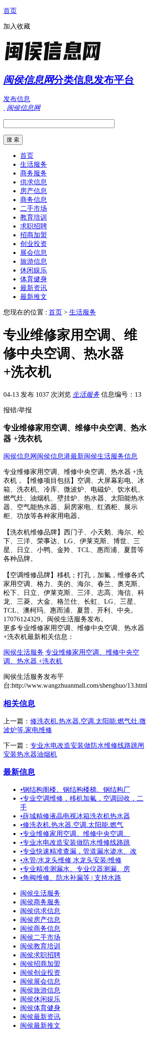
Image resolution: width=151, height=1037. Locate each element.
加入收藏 (16, 26)
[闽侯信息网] (55, 60)
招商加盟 (33, 234)
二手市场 (33, 208)
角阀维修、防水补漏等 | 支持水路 (70, 877)
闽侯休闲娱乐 (40, 999)
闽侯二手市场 (40, 937)
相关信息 (19, 703)
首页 (10, 10)
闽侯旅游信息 (40, 990)
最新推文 (33, 296)
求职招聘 (33, 226)
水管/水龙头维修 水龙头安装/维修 (71, 860)
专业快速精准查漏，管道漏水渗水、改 (78, 851)
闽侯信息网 (20, 456)
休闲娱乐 (33, 270)
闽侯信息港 (53, 456)
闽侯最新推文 (40, 1025)
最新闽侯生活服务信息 (104, 456)
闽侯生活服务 (23, 652)
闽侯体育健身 (40, 1007)
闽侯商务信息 (40, 928)
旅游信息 (33, 261)
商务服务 (33, 173)
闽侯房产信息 (40, 919)
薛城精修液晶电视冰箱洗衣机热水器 (75, 816)
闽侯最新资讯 (40, 1016)
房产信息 (33, 190)
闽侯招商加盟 (40, 963)
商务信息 (33, 199)
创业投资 (33, 243)
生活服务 (33, 164)
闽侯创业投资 (40, 972)
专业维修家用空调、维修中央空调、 (75, 833)
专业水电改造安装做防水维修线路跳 (75, 842)
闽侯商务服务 (40, 902)
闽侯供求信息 (40, 910)
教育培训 (33, 217)
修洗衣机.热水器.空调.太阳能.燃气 (71, 824)
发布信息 (16, 98)
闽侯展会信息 (40, 981)
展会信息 (33, 252)
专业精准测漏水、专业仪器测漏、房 (75, 868)
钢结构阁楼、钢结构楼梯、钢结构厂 (75, 789)
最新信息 (19, 771)
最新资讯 (33, 287)
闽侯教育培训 (40, 946)
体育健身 (33, 279)
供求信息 (33, 182)
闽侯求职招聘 (40, 954)
